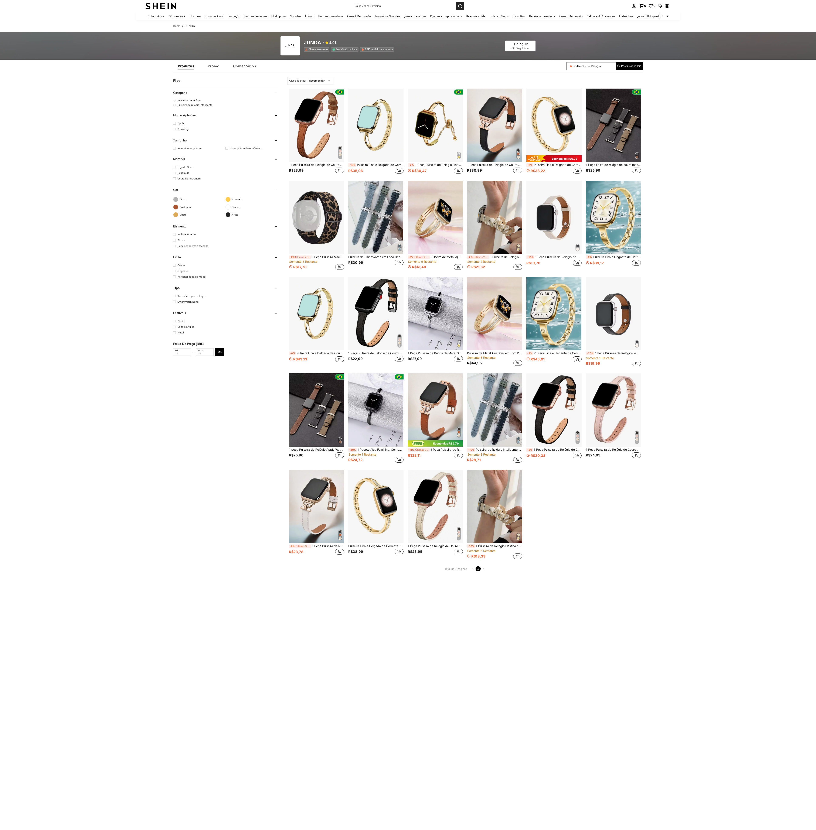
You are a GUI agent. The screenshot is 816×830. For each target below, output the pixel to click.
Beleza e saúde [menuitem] (475, 16)
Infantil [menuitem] (309, 16)
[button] (659, 5)
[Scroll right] (667, 16)
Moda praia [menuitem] (278, 16)
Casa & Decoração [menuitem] (359, 16)
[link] (642, 5)
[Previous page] (473, 568)
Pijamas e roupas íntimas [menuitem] (446, 16)
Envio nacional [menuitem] (214, 16)
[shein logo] (161, 5)
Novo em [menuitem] (195, 16)
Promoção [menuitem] (234, 16)
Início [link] (176, 26)
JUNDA (312, 42)
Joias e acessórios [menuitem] (415, 16)
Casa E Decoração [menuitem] (570, 16)
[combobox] (310, 81)
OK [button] (220, 351)
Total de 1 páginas (456, 568)
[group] (225, 100)
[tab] (186, 66)
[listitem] (317, 49)
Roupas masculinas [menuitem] (330, 16)
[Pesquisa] (460, 6)
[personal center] (634, 5)
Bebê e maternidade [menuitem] (542, 16)
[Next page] (483, 568)
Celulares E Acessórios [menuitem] (601, 16)
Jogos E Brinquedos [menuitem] (649, 16)
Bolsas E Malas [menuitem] (499, 16)
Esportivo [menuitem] (519, 16)
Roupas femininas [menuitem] (255, 16)
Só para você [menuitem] (177, 16)
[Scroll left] (662, 16)
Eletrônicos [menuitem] (626, 16)
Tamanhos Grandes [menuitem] (387, 16)
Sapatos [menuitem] (295, 16)
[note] (553, 158)
